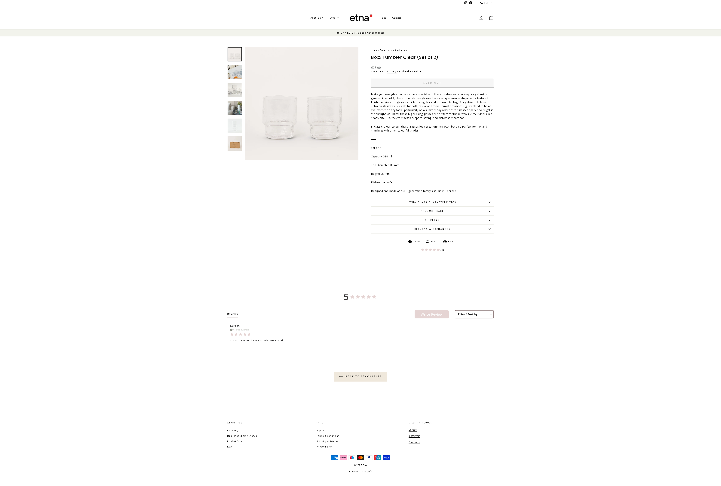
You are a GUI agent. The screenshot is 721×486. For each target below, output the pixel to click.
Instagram (414, 435)
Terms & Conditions (328, 435)
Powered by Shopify (360, 471)
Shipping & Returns (327, 441)
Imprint (321, 430)
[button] (432, 250)
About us (316, 17)
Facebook (414, 442)
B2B (384, 17)
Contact (396, 17)
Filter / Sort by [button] (468, 314)
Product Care (432, 210)
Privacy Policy (324, 446)
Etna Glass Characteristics (432, 202)
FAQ (229, 446)
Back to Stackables (363, 376)
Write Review (432, 314)
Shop (333, 17)
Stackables (400, 50)
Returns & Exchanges (432, 229)
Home (374, 50)
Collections (386, 50)
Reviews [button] (232, 314)
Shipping (392, 71)
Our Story (232, 430)
